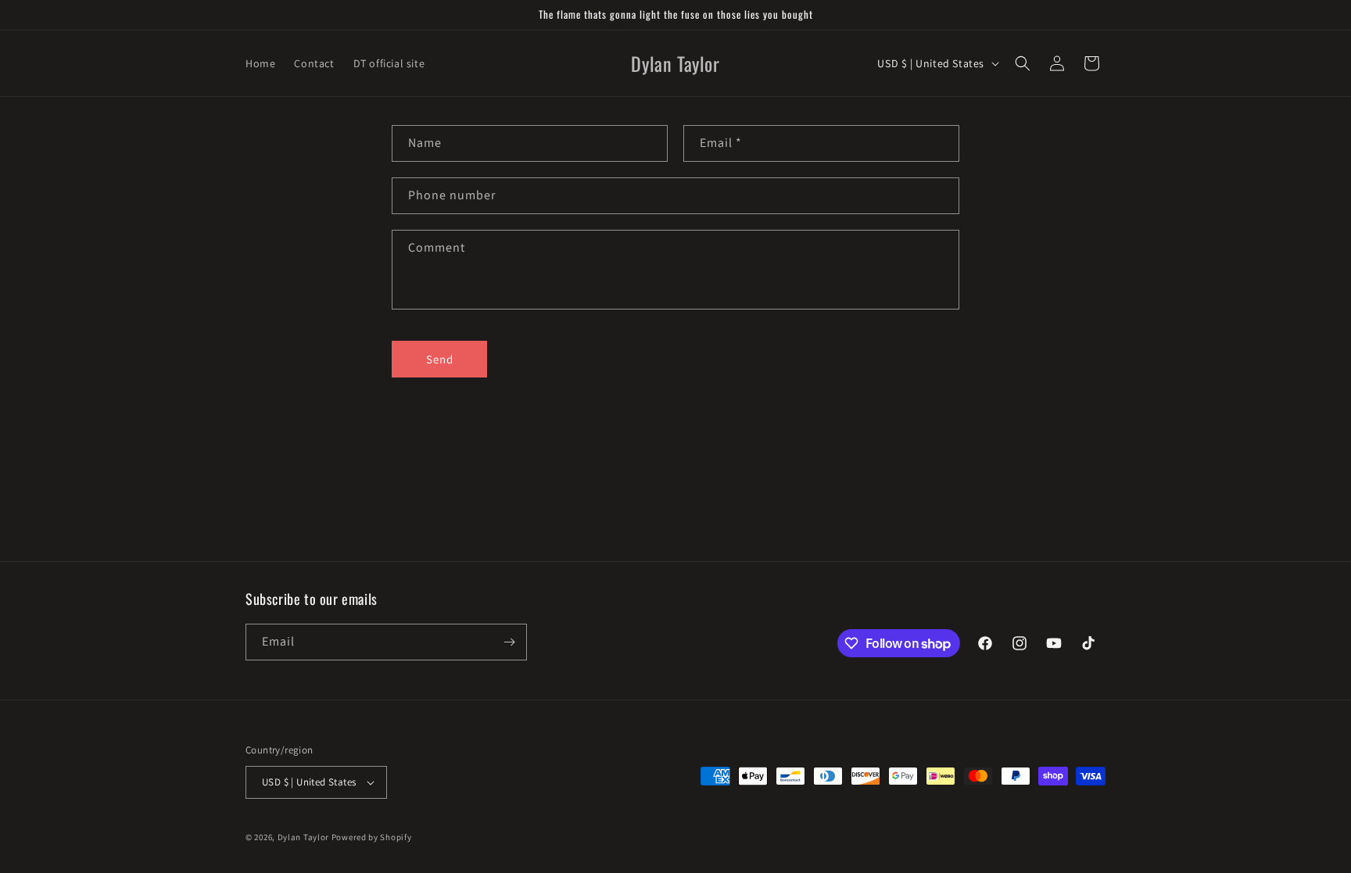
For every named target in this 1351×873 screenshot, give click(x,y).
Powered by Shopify (371, 837)
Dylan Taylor (304, 837)
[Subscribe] (509, 642)
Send (439, 359)
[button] (1022, 63)
